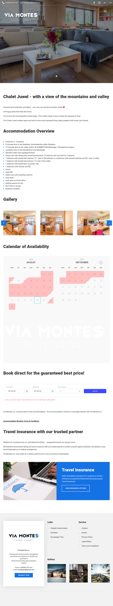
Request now (23, 575)
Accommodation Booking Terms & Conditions (21, 421)
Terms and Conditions (90, 546)
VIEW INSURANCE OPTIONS (75, 488)
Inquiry (84, 533)
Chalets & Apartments (58, 528)
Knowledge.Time (56, 537)
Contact (85, 528)
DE (94, 11)
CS (99, 11)
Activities (53, 533)
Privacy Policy (87, 537)
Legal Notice (86, 541)
